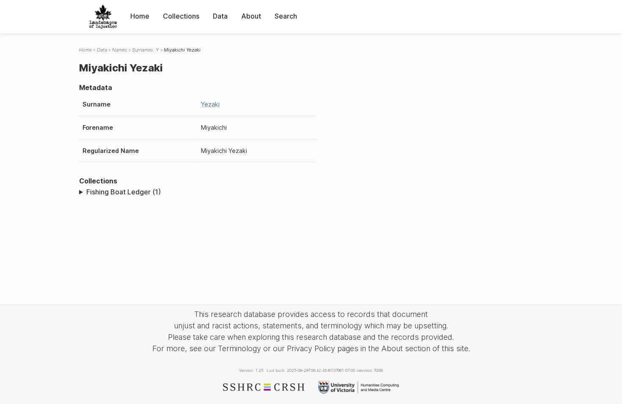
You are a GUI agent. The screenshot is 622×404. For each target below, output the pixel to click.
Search (286, 16)
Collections (181, 16)
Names (119, 50)
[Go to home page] (103, 16)
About (251, 16)
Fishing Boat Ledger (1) (123, 192)
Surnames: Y (145, 50)
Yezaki (210, 104)
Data (220, 16)
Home (139, 16)
